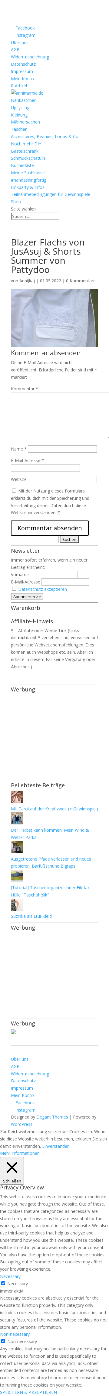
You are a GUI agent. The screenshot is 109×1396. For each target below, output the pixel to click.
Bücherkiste (22, 165)
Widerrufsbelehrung (30, 57)
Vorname (20, 574)
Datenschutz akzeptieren (42, 589)
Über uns (19, 42)
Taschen (19, 129)
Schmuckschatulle (28, 158)
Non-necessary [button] (15, 1334)
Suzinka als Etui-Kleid (31, 916)
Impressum (22, 71)
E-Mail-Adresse (27, 460)
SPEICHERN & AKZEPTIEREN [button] (28, 1392)
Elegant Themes (52, 1117)
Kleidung (19, 115)
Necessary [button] (10, 1276)
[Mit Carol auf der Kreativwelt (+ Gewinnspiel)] (17, 801)
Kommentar (24, 389)
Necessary (17, 1283)
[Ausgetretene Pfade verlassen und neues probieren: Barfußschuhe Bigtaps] (17, 852)
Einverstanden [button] (56, 1146)
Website (19, 479)
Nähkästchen (24, 100)
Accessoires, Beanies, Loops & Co (44, 136)
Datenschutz (23, 64)
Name (19, 449)
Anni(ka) (27, 281)
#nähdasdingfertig (28, 180)
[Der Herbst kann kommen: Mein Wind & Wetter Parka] (17, 823)
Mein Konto (22, 79)
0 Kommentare (81, 281)
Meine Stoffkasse (28, 173)
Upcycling (20, 107)
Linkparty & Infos (28, 187)
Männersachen (25, 122)
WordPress (21, 1124)
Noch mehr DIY (26, 144)
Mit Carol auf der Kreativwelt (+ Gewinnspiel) (54, 809)
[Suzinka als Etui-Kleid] (17, 909)
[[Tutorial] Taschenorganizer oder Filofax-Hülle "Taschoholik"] (17, 880)
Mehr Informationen (20, 1153)
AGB (15, 49)
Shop (16, 201)
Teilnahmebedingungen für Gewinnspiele (50, 194)
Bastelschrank (24, 151)
